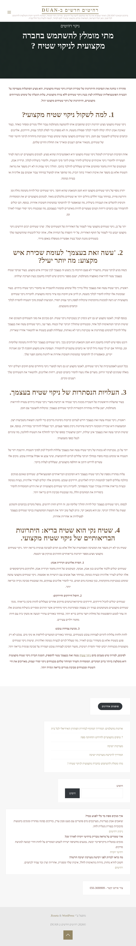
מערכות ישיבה (115, 746)
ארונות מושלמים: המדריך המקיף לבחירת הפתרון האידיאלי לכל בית (87, 728)
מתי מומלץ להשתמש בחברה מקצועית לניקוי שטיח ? (95, 763)
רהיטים (119, 867)
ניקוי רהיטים (70, 26)
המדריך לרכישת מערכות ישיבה (106, 754)
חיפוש (120, 785)
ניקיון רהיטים (116, 831)
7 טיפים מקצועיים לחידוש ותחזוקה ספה (102, 737)
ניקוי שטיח (85, 655)
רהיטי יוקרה (116, 852)
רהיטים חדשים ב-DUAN (70, 10)
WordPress (68, 915)
